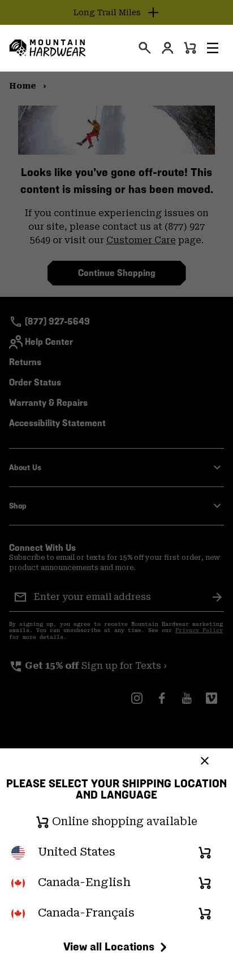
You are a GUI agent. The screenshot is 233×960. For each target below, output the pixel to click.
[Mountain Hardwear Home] (47, 48)
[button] (212, 48)
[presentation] (144, 48)
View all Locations (108, 946)
